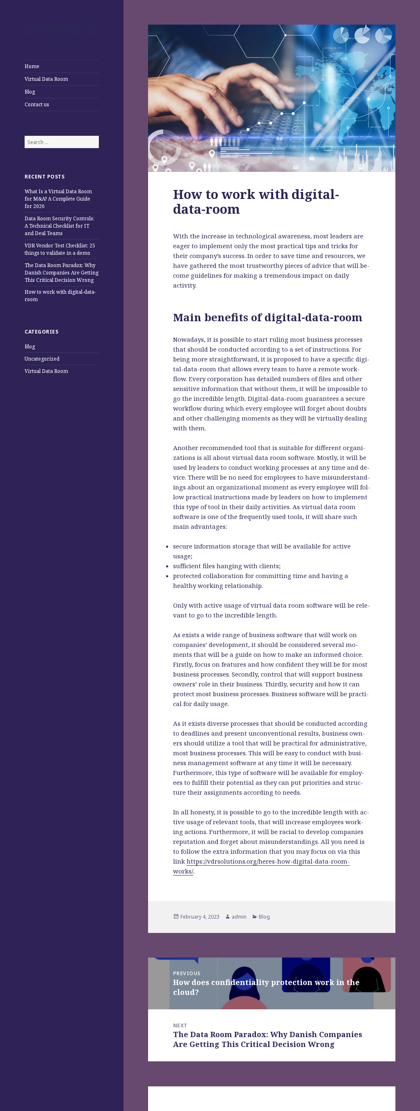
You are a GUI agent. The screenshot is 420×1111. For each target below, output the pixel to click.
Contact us (37, 104)
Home (32, 66)
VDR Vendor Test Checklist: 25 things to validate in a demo (60, 249)
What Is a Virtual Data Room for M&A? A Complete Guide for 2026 (58, 199)
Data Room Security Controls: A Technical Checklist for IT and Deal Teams (59, 226)
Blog (30, 91)
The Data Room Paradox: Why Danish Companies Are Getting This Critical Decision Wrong (61, 272)
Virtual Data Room (46, 78)
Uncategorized (42, 358)
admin (239, 916)
